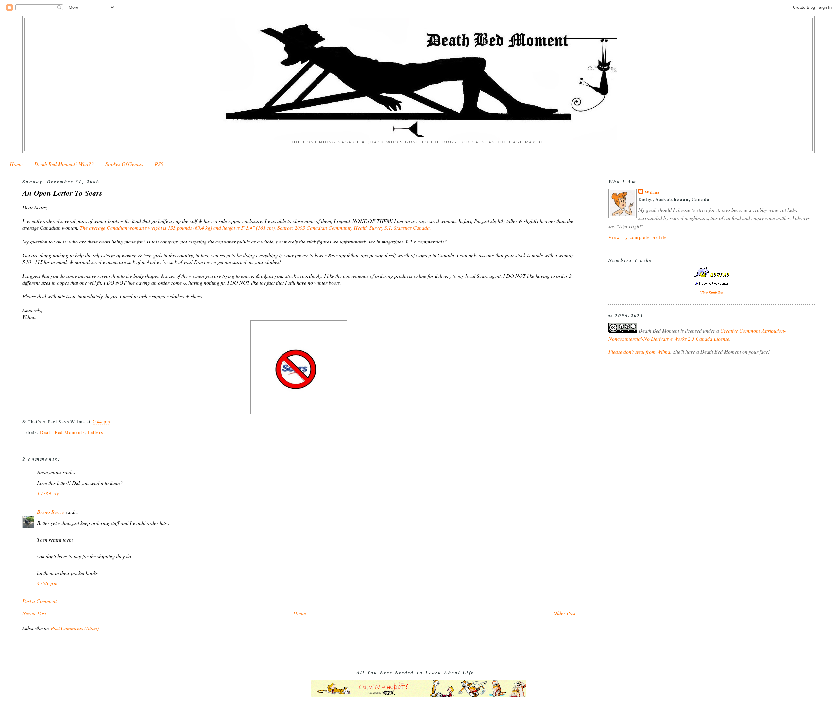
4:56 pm (47, 583)
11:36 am (49, 493)
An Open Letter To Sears (62, 193)
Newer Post (34, 613)
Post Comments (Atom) (75, 628)
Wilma (652, 192)
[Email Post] (113, 421)
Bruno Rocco (50, 511)
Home (16, 163)
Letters (95, 432)
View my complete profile (637, 237)
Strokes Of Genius (124, 163)
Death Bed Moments (62, 432)
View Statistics (711, 292)
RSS (159, 163)
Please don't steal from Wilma (639, 351)
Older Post (564, 613)
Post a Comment (39, 600)
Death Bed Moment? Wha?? (64, 163)
